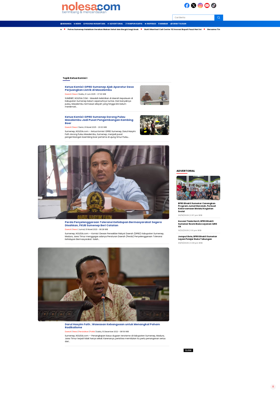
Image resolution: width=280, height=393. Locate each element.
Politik (92, 331)
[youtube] (207, 7)
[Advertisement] (140, 372)
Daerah (68, 94)
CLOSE (188, 350)
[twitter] (194, 7)
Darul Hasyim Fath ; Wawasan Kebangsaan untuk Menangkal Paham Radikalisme (112, 325)
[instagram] (201, 7)
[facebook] (187, 7)
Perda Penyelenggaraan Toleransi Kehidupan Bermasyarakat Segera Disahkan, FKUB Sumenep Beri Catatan (113, 223)
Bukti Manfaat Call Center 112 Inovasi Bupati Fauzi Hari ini (160, 29)
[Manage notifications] (273, 386)
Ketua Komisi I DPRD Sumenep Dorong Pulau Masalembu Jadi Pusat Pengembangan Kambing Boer (99, 120)
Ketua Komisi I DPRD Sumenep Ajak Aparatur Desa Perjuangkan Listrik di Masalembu (99, 88)
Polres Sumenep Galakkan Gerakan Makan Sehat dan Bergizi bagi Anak (90, 29)
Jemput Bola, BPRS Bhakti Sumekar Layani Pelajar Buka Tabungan (197, 238)
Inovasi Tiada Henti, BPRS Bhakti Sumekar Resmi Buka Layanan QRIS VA (197, 224)
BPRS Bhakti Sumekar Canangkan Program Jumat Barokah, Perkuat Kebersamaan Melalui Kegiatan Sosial (197, 207)
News (75, 94)
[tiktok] (214, 7)
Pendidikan (84, 331)
